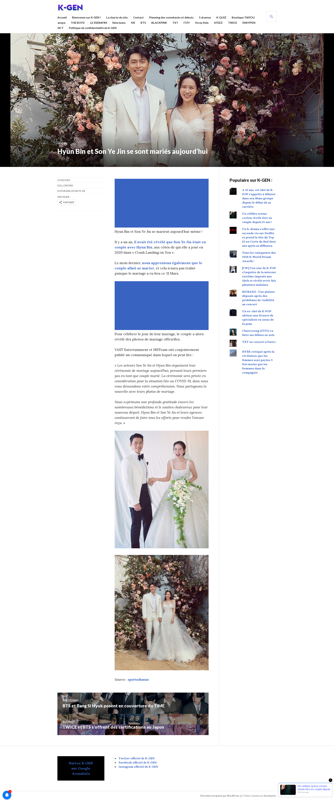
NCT (60, 27)
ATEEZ (218, 22)
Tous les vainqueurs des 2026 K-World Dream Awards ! (259, 257)
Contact (138, 17)
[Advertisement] (162, 203)
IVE (133, 22)
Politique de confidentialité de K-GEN (93, 27)
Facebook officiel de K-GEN (138, 762)
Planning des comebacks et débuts (171, 17)
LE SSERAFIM (98, 22)
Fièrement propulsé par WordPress (219, 795)
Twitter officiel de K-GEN (137, 758)
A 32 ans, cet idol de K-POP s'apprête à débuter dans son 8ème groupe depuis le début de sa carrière (259, 198)
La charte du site (117, 17)
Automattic (270, 795)
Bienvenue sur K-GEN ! (86, 17)
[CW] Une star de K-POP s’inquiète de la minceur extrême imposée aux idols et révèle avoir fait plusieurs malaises (259, 276)
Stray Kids (202, 22)
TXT (175, 22)
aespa (61, 22)
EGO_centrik (65, 185)
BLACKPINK (159, 22)
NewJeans (119, 22)
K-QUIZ (221, 17)
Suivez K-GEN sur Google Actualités (81, 768)
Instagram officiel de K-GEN (138, 766)
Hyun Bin (64, 191)
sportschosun (138, 679)
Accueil (62, 17)
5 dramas (205, 17)
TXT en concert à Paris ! (259, 342)
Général (62, 143)
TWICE (232, 22)
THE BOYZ (78, 22)
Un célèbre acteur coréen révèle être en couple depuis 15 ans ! (257, 218)
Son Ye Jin (79, 191)
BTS (143, 22)
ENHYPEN (248, 22)
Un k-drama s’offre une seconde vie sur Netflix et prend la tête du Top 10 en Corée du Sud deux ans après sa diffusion (259, 237)
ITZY (187, 22)
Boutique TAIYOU (243, 17)
